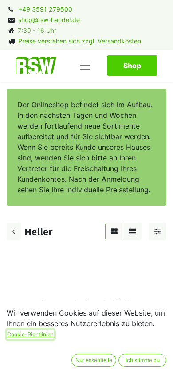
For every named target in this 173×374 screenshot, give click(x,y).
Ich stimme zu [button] (143, 360)
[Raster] (114, 231)
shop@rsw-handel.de (49, 19)
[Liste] (132, 231)
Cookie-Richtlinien (30, 334)
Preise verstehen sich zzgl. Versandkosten (79, 41)
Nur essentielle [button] (93, 360)
